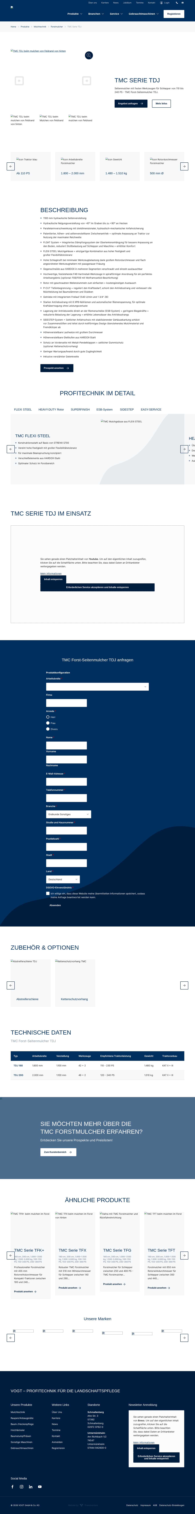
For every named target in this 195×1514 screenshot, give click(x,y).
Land (49, 871)
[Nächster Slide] (184, 166)
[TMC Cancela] (23, 1334)
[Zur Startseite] (28, 10)
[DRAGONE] (53, 1334)
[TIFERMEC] (142, 1334)
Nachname (52, 765)
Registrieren (174, 14)
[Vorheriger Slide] (11, 166)
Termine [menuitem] (139, 2)
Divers (54, 729)
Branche (51, 806)
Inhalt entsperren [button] (53, 579)
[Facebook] (12, 1486)
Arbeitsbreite (53, 678)
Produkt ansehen (23, 1291)
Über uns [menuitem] (92, 2)
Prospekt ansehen (54, 368)
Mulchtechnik (18, 1412)
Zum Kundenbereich (55, 1152)
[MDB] (82, 1334)
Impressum (145, 1505)
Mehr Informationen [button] (51, 573)
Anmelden (57, 1442)
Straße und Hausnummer (60, 822)
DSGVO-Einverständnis (60, 887)
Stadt (50, 855)
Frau (53, 723)
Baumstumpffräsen (21, 1436)
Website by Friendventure (83, 1505)
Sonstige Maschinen (21, 1442)
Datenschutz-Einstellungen (171, 1505)
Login (166, 2)
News (55, 1424)
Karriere (56, 1418)
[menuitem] (75, 12)
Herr (53, 717)
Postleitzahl (53, 838)
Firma (49, 694)
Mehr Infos (161, 103)
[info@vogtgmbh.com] (182, 2)
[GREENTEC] (112, 1334)
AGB (155, 1505)
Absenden (55, 905)
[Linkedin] (30, 1486)
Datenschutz (132, 1505)
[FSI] (171, 1334)
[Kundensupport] (177, 2)
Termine (56, 1430)
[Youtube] (40, 1486)
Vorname (51, 751)
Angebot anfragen (128, 103)
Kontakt (56, 1436)
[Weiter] (184, 449)
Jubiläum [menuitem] (127, 2)
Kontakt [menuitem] (151, 2)
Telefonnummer (55, 789)
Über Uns (57, 1412)
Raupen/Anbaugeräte (22, 1418)
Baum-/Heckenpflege (22, 1424)
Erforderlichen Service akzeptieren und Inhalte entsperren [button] (97, 587)
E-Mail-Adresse (55, 773)
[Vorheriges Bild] (19, 81)
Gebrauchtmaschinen (22, 1448)
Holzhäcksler (18, 1430)
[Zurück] (11, 449)
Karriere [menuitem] (105, 2)
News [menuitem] (115, 2)
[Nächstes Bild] (87, 81)
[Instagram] (21, 1486)
